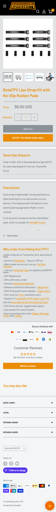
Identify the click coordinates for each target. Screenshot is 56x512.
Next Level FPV (41, 298)
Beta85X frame (37, 222)
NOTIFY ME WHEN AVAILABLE (28, 137)
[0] (50, 11)
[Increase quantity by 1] (34, 117)
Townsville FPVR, (25, 298)
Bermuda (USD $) (12, 448)
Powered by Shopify (12, 505)
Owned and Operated (23, 283)
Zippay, (36, 313)
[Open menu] (4, 6)
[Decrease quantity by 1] (18, 117)
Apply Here (43, 287)
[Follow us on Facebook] (5, 463)
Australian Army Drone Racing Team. (29, 302)
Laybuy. (18, 315)
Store (22, 294)
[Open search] (38, 11)
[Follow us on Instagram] (11, 463)
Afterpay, (44, 313)
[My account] (44, 11)
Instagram (19, 260)
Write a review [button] (28, 365)
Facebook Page (21, 270)
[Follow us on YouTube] (17, 463)
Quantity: (8, 117)
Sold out (28, 128)
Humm (6, 315)
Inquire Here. (44, 291)
